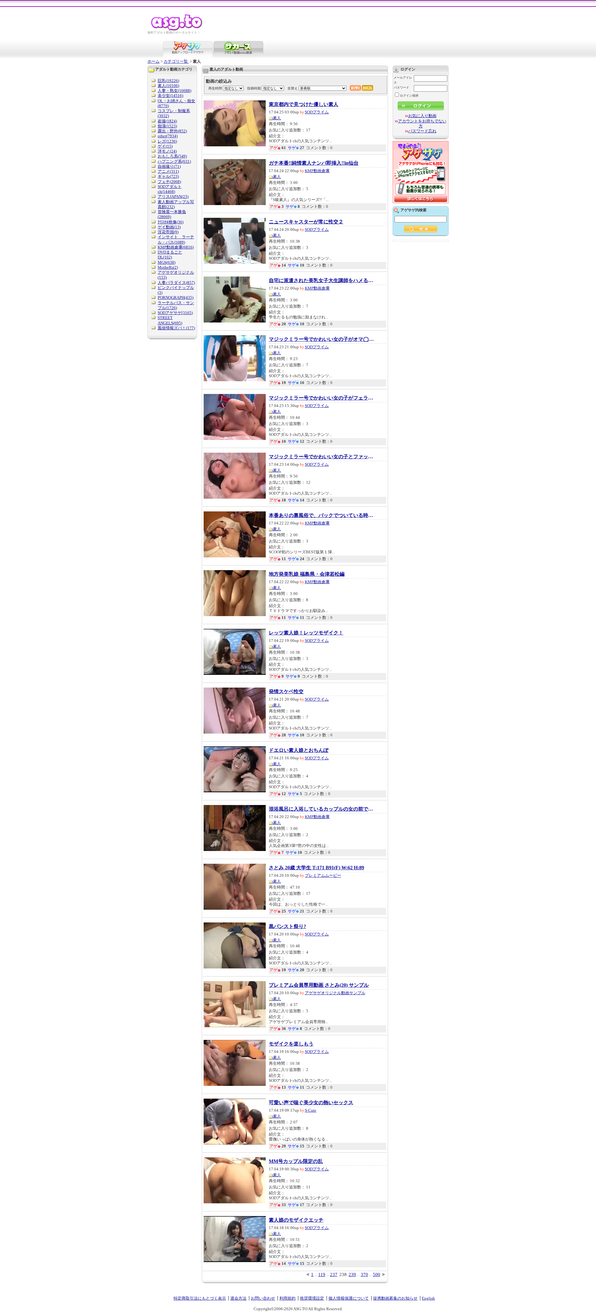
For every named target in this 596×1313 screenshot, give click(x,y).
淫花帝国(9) (168, 232)
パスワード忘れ (422, 131)
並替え (292, 88)
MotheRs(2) (168, 267)
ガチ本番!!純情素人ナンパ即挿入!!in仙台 (314, 163)
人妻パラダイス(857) (176, 282)
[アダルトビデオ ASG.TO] (177, 29)
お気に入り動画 (422, 115)
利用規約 (287, 1298)
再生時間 (215, 88)
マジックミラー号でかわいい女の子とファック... (321, 456)
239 (352, 1274)
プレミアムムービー (323, 875)
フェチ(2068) (169, 181)
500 (376, 1274)
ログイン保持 (409, 95)
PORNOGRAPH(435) (175, 297)
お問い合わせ (263, 1298)
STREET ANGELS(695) (170, 320)
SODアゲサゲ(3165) (175, 312)
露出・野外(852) (172, 131)
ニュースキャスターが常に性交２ (306, 221)
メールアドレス (403, 80)
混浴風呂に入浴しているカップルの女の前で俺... (321, 809)
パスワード (401, 87)
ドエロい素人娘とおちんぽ (298, 750)
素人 (277, 118)
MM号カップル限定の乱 (296, 1161)
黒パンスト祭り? (287, 926)
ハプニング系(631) (174, 161)
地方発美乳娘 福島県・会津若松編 (307, 574)
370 (364, 1274)
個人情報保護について (348, 1298)
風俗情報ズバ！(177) (176, 328)
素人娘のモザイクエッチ (296, 1220)
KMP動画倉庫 (317, 170)
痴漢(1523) (167, 126)
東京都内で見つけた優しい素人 (303, 104)
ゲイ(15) (165, 146)
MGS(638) (166, 262)
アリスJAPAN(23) (173, 196)
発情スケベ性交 (286, 691)
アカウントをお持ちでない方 (422, 123)
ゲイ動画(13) (169, 227)
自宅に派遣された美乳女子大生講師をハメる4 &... (321, 280)
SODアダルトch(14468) (170, 189)
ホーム (153, 61)
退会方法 (238, 1298)
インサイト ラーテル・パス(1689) (176, 239)
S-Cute (310, 1110)
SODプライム (317, 112)
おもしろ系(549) (172, 156)
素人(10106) (168, 85)
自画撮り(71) (169, 166)
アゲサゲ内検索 (413, 210)
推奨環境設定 (312, 1298)
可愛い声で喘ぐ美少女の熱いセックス (311, 1102)
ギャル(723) (168, 176)
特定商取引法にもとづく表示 (200, 1298)
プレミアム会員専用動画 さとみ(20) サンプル (319, 985)
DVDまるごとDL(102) (170, 254)
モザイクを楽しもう (291, 1043)
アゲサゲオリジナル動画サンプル (335, 992)
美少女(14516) (170, 95)
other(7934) (168, 136)
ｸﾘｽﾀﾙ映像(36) (170, 222)
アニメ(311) (168, 171)
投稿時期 (254, 88)
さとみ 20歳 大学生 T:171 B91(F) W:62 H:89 (316, 867)
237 (333, 1274)
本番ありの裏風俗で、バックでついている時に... (321, 515)
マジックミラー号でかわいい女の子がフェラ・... (321, 398)
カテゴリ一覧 (176, 61)
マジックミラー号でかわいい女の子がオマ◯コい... (321, 339)
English (428, 1298)
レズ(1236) (167, 141)
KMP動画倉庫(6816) (176, 247)
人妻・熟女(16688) (174, 90)
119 (321, 1274)
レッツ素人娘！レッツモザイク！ (306, 632)
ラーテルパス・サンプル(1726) (176, 305)
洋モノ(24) (167, 151)
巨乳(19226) (168, 80)
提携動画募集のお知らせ (395, 1298)
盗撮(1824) (167, 121)
